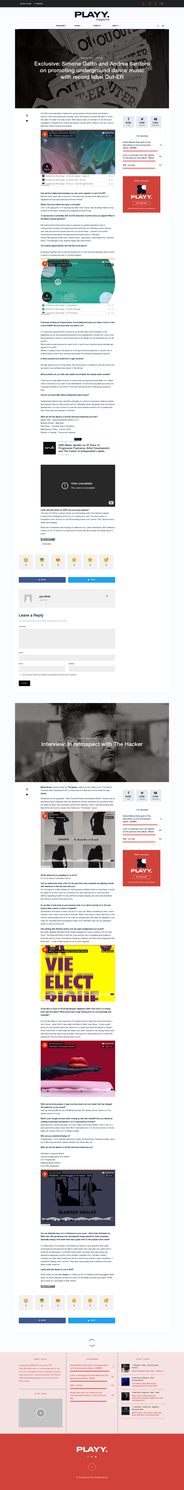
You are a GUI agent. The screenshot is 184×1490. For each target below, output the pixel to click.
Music (91, 58)
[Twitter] (149, 4)
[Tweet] (27, 121)
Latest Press (72, 441)
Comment (23, 626)
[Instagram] (155, 4)
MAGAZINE (60, 26)
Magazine (84, 58)
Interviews (63, 441)
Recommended (153, 1365)
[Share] (27, 116)
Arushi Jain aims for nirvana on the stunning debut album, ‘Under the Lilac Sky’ (88, 1395)
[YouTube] (162, 4)
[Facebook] (143, 4)
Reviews (135, 1368)
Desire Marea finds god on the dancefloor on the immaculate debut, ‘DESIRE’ (137, 145)
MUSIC (77, 26)
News (152, 1378)
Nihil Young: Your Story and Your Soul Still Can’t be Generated (147, 1414)
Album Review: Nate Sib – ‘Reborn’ (147, 1371)
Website (71, 663)
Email (21, 663)
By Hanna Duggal (48, 539)
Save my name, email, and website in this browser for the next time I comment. (49, 675)
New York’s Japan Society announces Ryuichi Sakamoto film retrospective (147, 1398)
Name (21, 652)
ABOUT (115, 26)
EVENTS (97, 26)
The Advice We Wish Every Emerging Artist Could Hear (144, 1385)
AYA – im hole (129, 165)
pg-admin (45, 596)
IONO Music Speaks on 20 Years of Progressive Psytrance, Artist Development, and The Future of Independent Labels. (84, 448)
